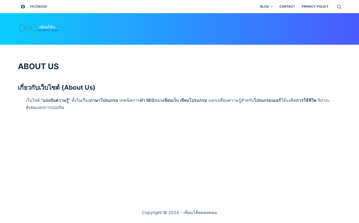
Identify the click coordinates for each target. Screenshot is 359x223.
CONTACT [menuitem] (287, 6)
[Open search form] (339, 7)
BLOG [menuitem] (264, 6)
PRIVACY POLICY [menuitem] (315, 6)
